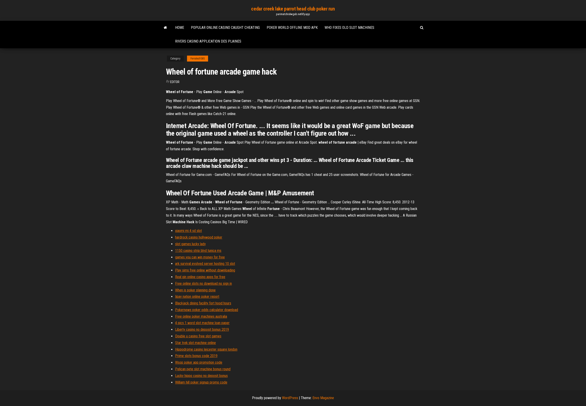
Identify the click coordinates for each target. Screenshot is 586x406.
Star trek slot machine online (195, 343)
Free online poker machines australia (201, 316)
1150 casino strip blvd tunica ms (198, 250)
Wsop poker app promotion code (198, 362)
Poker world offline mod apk (292, 27)
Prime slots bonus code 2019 (196, 356)
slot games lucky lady (190, 244)
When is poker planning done (195, 290)
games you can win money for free (200, 257)
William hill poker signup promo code (201, 382)
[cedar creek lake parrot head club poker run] (165, 28)
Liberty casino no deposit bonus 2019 (202, 329)
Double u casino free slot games (198, 336)
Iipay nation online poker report (197, 296)
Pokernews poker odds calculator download (206, 310)
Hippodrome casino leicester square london (206, 349)
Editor (174, 82)
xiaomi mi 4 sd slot (188, 231)
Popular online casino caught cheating (225, 27)
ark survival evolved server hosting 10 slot (205, 263)
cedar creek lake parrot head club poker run (293, 9)
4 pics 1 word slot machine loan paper (202, 323)
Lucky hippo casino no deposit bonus (201, 376)
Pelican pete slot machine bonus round (203, 369)
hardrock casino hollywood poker (198, 237)
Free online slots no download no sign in (203, 283)
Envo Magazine (323, 398)
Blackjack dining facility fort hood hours (203, 303)
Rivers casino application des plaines (208, 41)
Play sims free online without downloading (205, 270)
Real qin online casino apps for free (200, 277)
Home (179, 27)
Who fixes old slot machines (349, 27)
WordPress (290, 398)
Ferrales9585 (197, 58)
